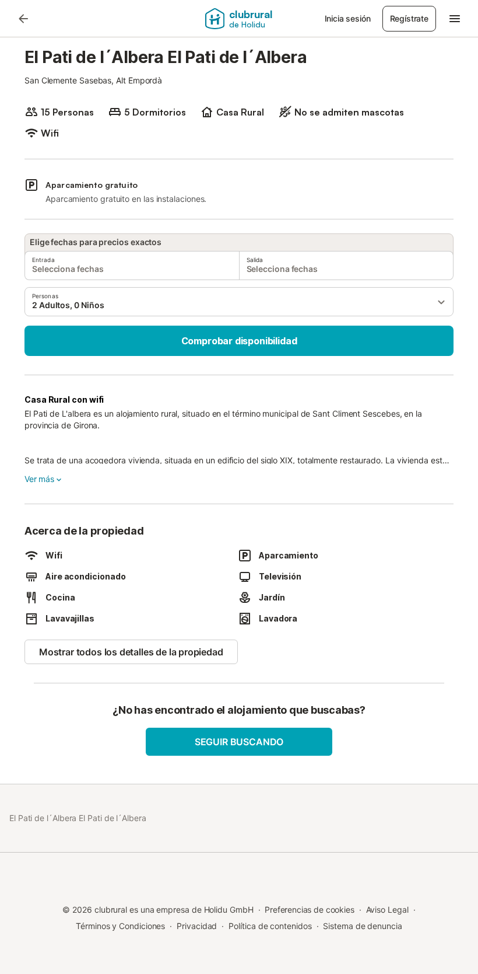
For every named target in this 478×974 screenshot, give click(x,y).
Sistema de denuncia (362, 926)
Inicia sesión (348, 18)
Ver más (39, 479)
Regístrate (409, 18)
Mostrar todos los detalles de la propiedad (131, 652)
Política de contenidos (270, 926)
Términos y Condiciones (120, 926)
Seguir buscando (239, 742)
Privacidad (197, 926)
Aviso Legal (387, 909)
